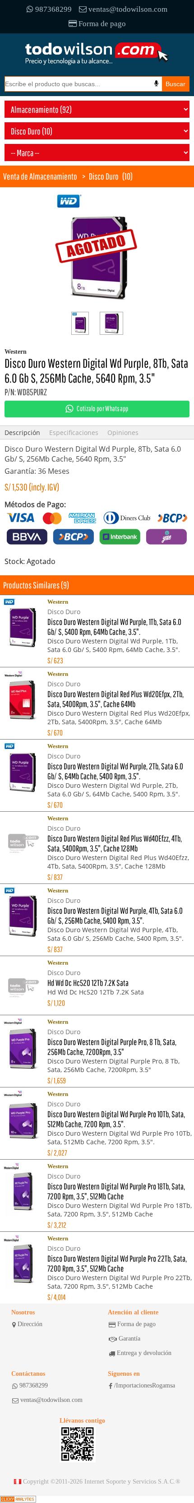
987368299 (53, 9)
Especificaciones (73, 432)
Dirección (30, 1324)
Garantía (129, 1338)
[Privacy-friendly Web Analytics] (18, 1499)
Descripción (22, 432)
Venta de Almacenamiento (40, 176)
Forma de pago (102, 23)
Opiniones (123, 432)
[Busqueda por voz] (156, 83)
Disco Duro (104, 176)
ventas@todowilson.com (127, 9)
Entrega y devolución (144, 1353)
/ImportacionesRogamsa (144, 1385)
